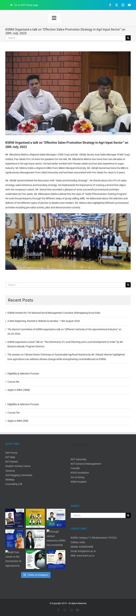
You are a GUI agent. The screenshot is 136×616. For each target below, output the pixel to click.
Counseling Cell (13, 484)
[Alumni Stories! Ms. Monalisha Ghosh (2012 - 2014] (14, 538)
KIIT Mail (10, 457)
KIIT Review (11, 461)
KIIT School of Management (86, 463)
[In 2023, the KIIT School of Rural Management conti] (35, 518)
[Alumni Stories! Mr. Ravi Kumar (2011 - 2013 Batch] (14, 518)
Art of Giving (77, 477)
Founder (75, 468)
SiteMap (9, 479)
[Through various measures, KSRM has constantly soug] (56, 538)
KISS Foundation (80, 472)
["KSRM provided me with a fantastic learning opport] (56, 518)
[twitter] (116, 5)
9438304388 (86, 546)
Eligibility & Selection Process (23, 373)
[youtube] (129, 5)
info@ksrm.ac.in (87, 551)
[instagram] (122, 5)
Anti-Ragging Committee (18, 475)
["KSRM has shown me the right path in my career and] (35, 559)
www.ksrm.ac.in (85, 555)
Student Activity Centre (17, 466)
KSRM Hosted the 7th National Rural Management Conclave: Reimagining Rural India (53, 312)
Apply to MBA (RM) (17, 420)
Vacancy (10, 470)
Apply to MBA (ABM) (18, 389)
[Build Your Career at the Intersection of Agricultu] (14, 559)
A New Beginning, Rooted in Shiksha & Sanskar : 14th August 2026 (43, 321)
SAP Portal (11, 452)
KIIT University (78, 459)
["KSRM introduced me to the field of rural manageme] (56, 559)
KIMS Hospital (78, 481)
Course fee (13, 381)
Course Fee (13, 412)
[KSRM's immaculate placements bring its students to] (35, 538)
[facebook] (110, 5)
